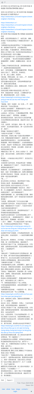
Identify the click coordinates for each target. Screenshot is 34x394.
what (8, 389)
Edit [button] (2, 380)
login (15, 391)
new (3, 389)
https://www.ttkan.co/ (9, 23)
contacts (25, 389)
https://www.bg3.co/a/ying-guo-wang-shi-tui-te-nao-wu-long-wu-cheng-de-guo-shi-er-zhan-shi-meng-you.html (16, 228)
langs (18, 389)
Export (9, 380)
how (13, 389)
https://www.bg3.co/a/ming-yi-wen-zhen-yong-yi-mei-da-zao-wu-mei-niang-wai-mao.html (15, 99)
